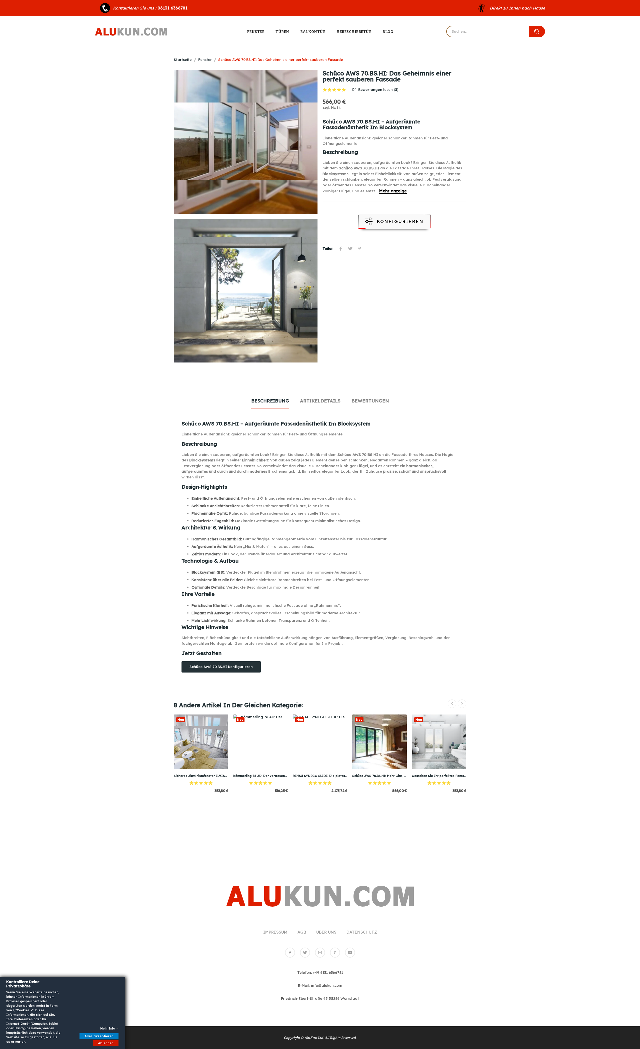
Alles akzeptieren (99, 1036)
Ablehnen (106, 1043)
